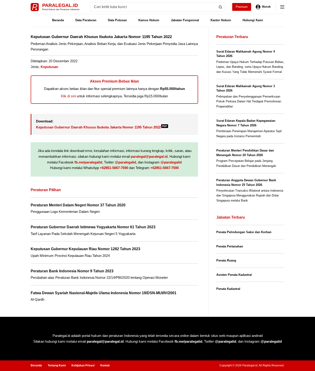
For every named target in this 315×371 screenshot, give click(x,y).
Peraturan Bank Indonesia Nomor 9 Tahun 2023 (72, 271)
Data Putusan (117, 20)
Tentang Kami (57, 365)
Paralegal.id (60, 5)
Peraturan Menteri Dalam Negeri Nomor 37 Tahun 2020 (78, 205)
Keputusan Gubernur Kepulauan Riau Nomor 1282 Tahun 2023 (85, 249)
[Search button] (220, 7)
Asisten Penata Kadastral (234, 274)
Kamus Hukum (148, 20)
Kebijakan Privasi (83, 365)
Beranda (58, 20)
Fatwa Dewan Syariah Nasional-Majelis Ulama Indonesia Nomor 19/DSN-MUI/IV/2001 (103, 293)
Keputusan (49, 67)
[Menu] (282, 7)
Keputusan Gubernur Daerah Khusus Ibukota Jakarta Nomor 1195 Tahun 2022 (101, 127)
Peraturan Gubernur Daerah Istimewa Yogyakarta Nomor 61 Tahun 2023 (93, 227)
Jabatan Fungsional (185, 20)
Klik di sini (68, 96)
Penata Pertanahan (229, 246)
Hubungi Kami (253, 20)
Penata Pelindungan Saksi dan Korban (243, 232)
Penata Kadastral (228, 289)
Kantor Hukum (221, 20)
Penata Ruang (226, 260)
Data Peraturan (85, 20)
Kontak (105, 365)
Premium (242, 7)
